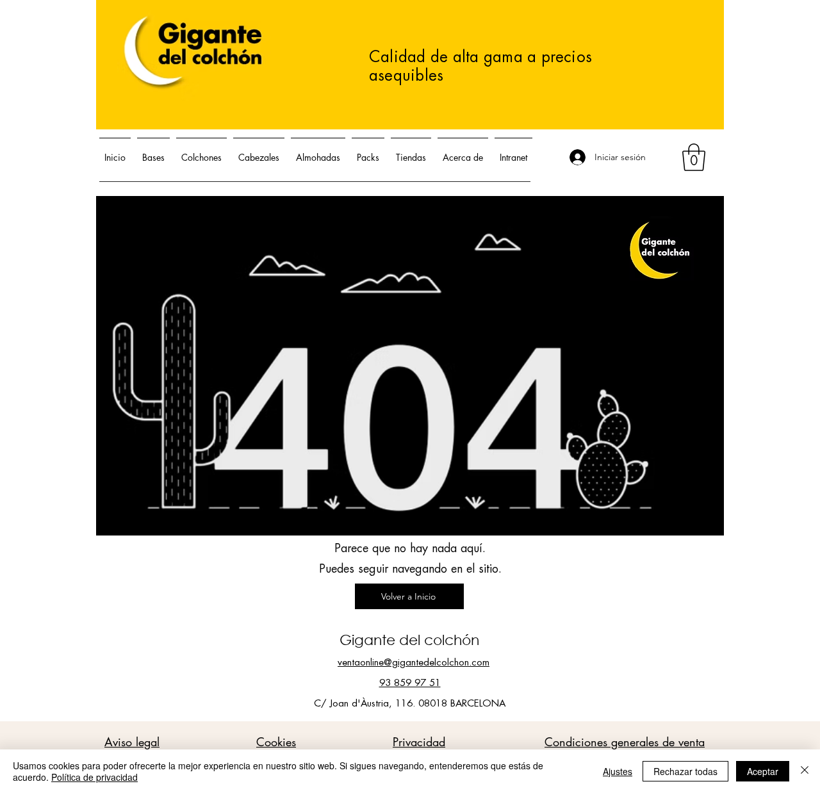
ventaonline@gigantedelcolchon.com (413, 662)
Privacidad (419, 741)
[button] (693, 157)
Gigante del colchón (409, 640)
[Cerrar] (804, 771)
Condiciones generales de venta (625, 741)
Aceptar (762, 771)
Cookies (276, 741)
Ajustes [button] (617, 771)
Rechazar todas (685, 771)
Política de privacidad (94, 777)
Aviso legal (132, 741)
